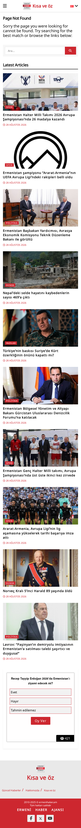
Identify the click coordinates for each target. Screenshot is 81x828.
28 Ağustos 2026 (15, 124)
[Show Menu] (5, 6)
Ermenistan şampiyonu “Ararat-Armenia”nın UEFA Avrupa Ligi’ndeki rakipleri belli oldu (39, 175)
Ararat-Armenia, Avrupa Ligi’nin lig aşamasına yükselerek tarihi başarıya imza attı (38, 533)
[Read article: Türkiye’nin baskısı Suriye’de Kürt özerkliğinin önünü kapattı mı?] (40, 328)
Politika (11, 222)
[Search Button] (70, 51)
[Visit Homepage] (27, 6)
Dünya (10, 285)
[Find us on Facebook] (31, 818)
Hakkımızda (32, 790)
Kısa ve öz (49, 790)
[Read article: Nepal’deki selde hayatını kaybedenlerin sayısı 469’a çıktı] (40, 270)
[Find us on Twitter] (40, 818)
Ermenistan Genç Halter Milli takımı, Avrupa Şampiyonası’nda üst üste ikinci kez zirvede (39, 473)
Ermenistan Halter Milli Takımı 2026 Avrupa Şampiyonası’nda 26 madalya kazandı (39, 117)
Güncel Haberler (11, 790)
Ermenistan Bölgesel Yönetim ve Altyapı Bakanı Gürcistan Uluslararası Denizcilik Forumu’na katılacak (36, 412)
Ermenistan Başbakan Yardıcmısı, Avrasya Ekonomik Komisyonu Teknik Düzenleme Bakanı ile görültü (37, 235)
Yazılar (11, 343)
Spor (9, 107)
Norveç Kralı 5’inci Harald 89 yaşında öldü (37, 591)
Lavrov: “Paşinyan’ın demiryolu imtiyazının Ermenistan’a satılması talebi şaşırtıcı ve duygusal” (38, 648)
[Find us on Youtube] (50, 818)
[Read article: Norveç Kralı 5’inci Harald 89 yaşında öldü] (40, 568)
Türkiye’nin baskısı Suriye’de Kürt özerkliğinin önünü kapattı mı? (30, 353)
